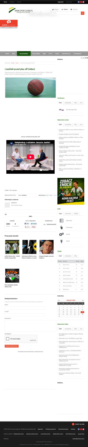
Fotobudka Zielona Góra (78, 439)
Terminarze (77, 53)
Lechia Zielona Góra (45, 434)
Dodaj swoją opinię (51, 224)
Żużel (14, 53)
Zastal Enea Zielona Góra (32, 434)
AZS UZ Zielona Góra (70, 434)
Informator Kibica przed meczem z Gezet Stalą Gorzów (71, 156)
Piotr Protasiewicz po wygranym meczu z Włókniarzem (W (69, 360)
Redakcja (12, 2)
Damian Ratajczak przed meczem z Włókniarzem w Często (68, 365)
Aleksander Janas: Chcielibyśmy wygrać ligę (70, 338)
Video (57, 53)
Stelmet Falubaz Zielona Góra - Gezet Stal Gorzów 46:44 (70, 151)
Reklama (56, 9)
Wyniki (68, 241)
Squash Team (81, 434)
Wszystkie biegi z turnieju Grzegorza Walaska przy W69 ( (71, 334)
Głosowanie (69, 227)
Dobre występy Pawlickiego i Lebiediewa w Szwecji (70, 169)
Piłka (75, 102)
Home (5, 2)
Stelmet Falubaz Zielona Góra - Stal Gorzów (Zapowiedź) (70, 165)
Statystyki (75, 9)
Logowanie (60, 2)
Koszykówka (24, 53)
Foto (50, 53)
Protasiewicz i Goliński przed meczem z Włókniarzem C (69, 347)
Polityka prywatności (51, 429)
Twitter (81, 2)
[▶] (82, 300)
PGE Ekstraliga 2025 (71, 109)
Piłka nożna (36, 53)
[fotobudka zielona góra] (9, 28)
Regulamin (40, 429)
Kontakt (19, 2)
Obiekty (76, 213)
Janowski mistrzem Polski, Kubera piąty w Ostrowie (70, 142)
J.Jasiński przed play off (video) (20, 69)
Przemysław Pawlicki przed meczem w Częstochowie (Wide (69, 369)
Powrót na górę (79, 424)
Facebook (79, 2)
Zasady (68, 234)
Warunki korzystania (63, 429)
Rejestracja (69, 2)
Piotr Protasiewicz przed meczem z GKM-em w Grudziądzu (71, 342)
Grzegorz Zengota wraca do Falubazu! (69, 134)
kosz (17, 63)
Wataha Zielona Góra (58, 434)
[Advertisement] (53, 35)
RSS (83, 2)
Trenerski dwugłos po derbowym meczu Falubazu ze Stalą (69, 147)
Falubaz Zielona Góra (19, 434)
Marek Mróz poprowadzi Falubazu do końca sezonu (70, 160)
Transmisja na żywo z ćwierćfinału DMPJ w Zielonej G (70, 351)
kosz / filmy (48, 195)
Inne (44, 53)
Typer (60, 213)
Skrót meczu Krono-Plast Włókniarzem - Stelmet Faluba (69, 356)
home (12, 63)
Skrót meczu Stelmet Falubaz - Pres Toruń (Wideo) (70, 374)
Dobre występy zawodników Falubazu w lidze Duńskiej (71, 138)
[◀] (59, 300)
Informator (66, 53)
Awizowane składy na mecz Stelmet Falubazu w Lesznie (71, 130)
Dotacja (66, 9)
